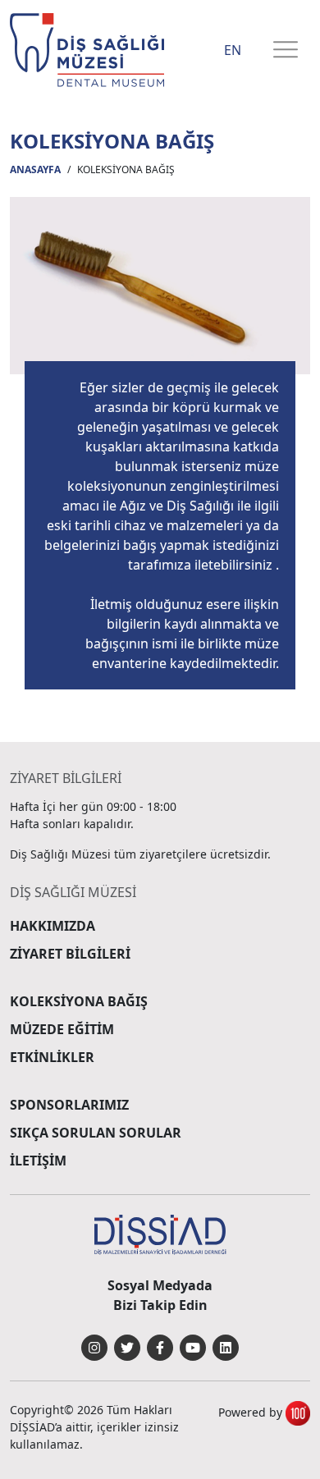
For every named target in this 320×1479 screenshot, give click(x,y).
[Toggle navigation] (285, 50)
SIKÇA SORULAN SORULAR (95, 1133)
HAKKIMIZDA (52, 926)
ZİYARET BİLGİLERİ (70, 954)
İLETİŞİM (38, 1161)
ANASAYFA (35, 169)
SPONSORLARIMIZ (69, 1105)
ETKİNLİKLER (52, 1057)
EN (232, 50)
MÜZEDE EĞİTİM (62, 1029)
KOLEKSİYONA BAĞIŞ (79, 1001)
